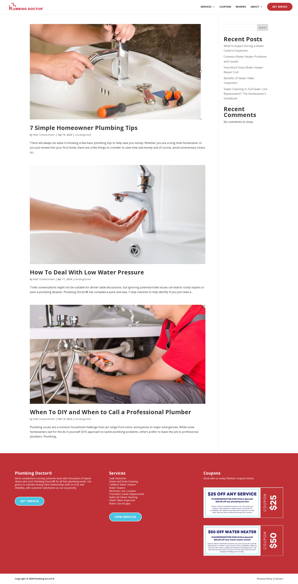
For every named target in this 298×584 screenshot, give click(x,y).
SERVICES (206, 7)
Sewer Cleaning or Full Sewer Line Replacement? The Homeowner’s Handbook (245, 93)
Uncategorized (83, 134)
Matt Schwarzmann (44, 134)
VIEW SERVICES (125, 517)
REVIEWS (241, 7)
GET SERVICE (279, 6)
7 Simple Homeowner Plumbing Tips (83, 128)
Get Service (29, 501)
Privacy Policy (264, 578)
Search (262, 27)
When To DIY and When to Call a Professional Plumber (110, 412)
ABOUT (255, 7)
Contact (278, 578)
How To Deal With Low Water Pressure (87, 272)
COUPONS (225, 7)
